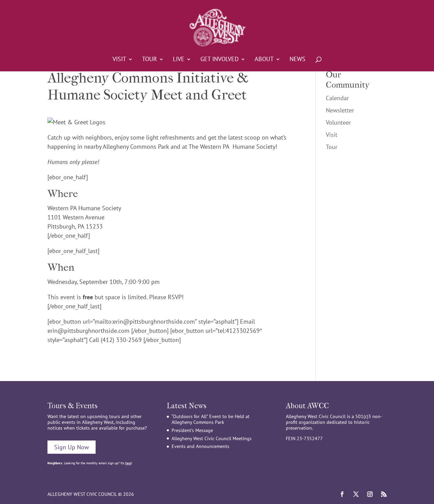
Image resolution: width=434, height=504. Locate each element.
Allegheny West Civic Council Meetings (212, 438)
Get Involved (219, 60)
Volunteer (338, 122)
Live (178, 60)
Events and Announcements (200, 446)
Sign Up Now (71, 447)
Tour (149, 60)
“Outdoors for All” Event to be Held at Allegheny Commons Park (211, 419)
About (264, 60)
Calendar (337, 98)
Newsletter (340, 110)
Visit (119, 60)
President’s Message (192, 430)
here (128, 463)
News (297, 60)
